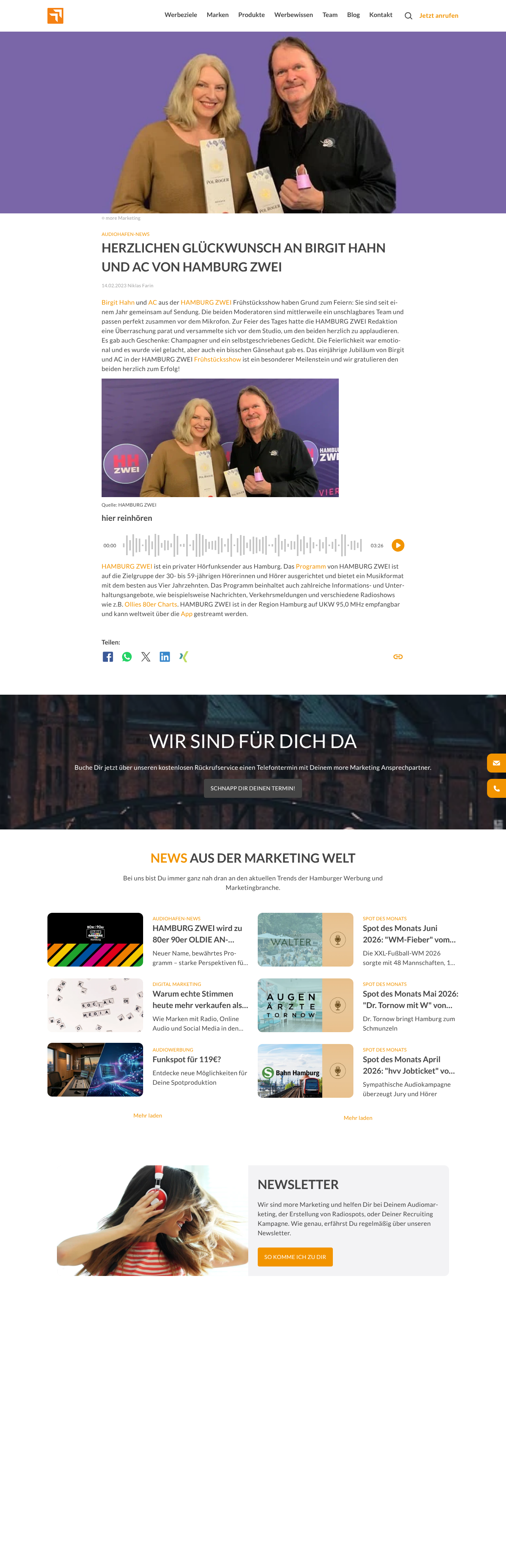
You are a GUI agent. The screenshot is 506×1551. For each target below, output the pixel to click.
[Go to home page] (70, 16)
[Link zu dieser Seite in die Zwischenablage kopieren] (398, 656)
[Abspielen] (398, 545)
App (187, 614)
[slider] (243, 545)
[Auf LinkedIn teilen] (165, 656)
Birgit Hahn (118, 302)
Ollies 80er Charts (151, 604)
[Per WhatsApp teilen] (127, 656)
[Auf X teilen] (146, 656)
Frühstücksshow (217, 359)
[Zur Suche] (408, 15)
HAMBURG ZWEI (206, 302)
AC (152, 302)
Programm (311, 566)
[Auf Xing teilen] (183, 656)
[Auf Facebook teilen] (108, 656)
